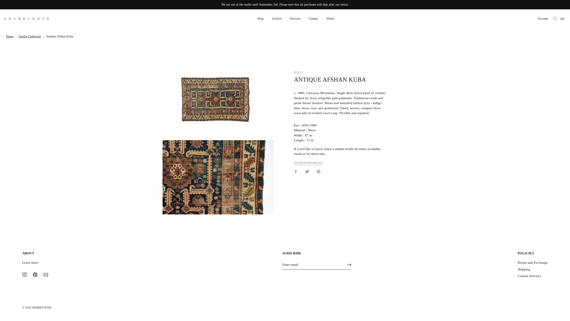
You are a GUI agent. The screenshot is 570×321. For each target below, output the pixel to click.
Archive (277, 18)
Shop (260, 18)
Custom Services (529, 276)
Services (295, 18)
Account (543, 18)
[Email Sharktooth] (46, 274)
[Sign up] (349, 265)
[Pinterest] (35, 274)
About (330, 18)
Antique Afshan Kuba (59, 36)
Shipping (524, 269)
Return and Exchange (533, 262)
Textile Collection (29, 36)
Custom (313, 18)
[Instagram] (24, 274)
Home (10, 36)
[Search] (555, 19)
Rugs (298, 72)
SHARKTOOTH (41, 307)
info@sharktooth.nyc (308, 162)
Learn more (30, 262)
